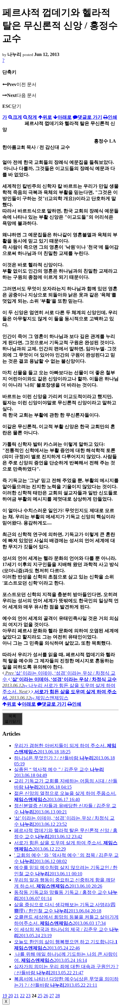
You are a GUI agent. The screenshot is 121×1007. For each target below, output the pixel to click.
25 (40, 995)
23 (28, 995)
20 (10, 995)
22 (22, 995)
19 (4, 995)
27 (51, 995)
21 (16, 995)
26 (45, 995)
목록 (12, 719)
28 (57, 995)
